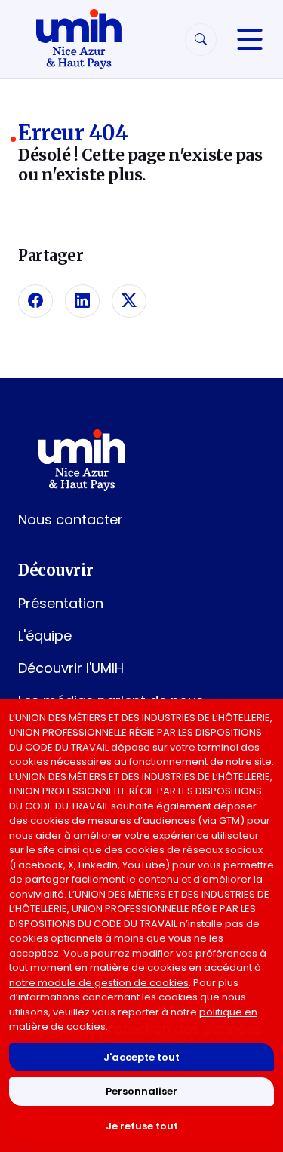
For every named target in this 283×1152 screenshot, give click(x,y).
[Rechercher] (201, 39)
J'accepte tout (141, 1057)
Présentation (60, 603)
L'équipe (45, 635)
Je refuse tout (142, 1126)
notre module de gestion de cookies (99, 982)
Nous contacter (70, 519)
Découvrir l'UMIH (71, 668)
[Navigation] (250, 39)
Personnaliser (141, 1091)
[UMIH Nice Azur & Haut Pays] (78, 39)
